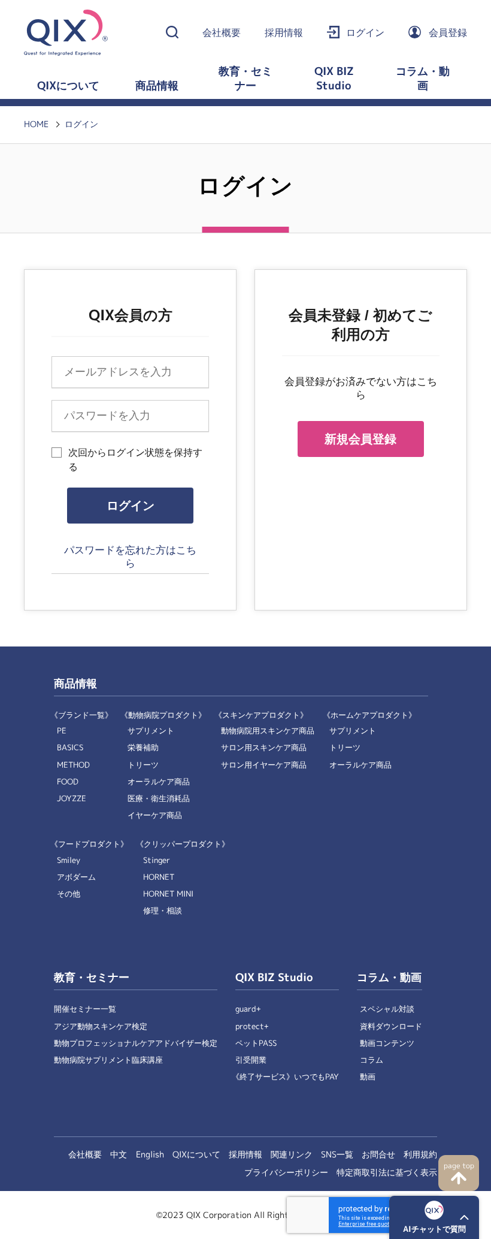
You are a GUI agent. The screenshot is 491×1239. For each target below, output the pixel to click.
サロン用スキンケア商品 (264, 747)
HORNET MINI (168, 893)
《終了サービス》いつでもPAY (285, 1076)
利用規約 (420, 1154)
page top (459, 1166)
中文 (118, 1154)
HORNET (158, 877)
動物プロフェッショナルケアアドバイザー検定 (135, 1043)
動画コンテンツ (387, 1043)
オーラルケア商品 (159, 781)
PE (61, 730)
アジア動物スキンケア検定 (100, 1026)
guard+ (248, 1009)
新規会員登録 (360, 439)
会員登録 (448, 33)
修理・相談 (162, 910)
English (150, 1154)
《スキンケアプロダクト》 (261, 715)
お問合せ (378, 1154)
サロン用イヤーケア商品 (264, 764)
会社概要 (221, 33)
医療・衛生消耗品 (159, 798)
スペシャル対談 (387, 1009)
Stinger (156, 860)
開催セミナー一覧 (85, 1009)
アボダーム (76, 877)
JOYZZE (71, 798)
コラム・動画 (423, 78)
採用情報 (284, 33)
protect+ (252, 1026)
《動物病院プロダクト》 (163, 715)
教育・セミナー (245, 78)
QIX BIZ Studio (334, 78)
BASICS (70, 747)
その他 (68, 893)
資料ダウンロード (391, 1026)
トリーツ (143, 764)
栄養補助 (143, 747)
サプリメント (151, 730)
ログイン (365, 33)
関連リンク (292, 1154)
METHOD (73, 764)
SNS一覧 (337, 1154)
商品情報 (156, 86)
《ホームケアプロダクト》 (369, 715)
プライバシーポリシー (286, 1172)
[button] (434, 1217)
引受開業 (250, 1059)
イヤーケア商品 (155, 815)
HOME (36, 124)
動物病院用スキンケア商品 (267, 730)
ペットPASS (256, 1043)
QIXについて (68, 86)
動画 (367, 1076)
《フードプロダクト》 (89, 844)
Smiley (68, 860)
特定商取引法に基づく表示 (387, 1172)
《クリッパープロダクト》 (182, 844)
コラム (371, 1059)
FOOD (67, 781)
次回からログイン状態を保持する (135, 459)
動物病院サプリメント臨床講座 (108, 1059)
